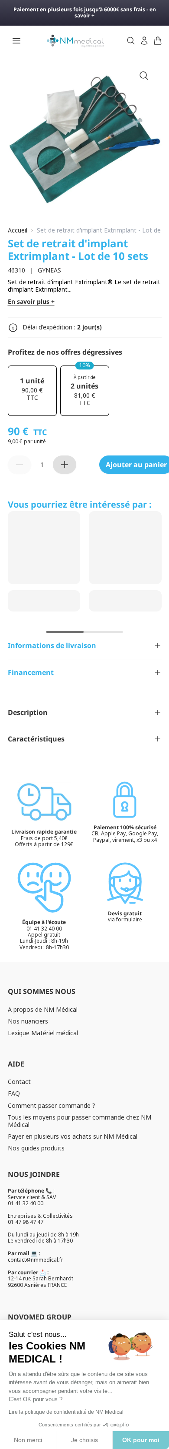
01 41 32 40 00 (25, 1203)
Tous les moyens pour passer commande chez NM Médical (79, 1121)
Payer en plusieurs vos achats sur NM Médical (72, 1136)
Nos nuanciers (28, 1021)
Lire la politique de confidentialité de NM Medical (66, 1412)
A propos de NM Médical (43, 1009)
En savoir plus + (31, 302)
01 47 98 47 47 (25, 1222)
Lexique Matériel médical (43, 1033)
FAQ (14, 1093)
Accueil (17, 230)
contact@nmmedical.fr (35, 1259)
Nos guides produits (36, 1148)
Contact (19, 1081)
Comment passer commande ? (51, 1105)
